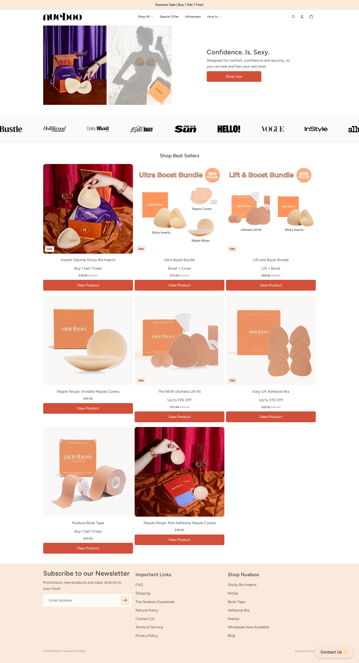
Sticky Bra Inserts (242, 584)
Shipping (142, 593)
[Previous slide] (49, 208)
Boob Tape (236, 601)
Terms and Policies (305, 651)
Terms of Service (149, 627)
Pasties (233, 619)
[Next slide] (126, 208)
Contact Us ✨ (334, 652)
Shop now (234, 76)
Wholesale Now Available (248, 627)
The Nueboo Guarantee (155, 601)
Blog (231, 635)
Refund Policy (146, 610)
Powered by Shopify (74, 651)
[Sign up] (125, 600)
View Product (88, 285)
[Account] (302, 16)
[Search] (293, 16)
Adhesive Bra (238, 610)
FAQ (139, 584)
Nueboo (57, 651)
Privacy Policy (146, 635)
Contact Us (144, 619)
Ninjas (233, 593)
